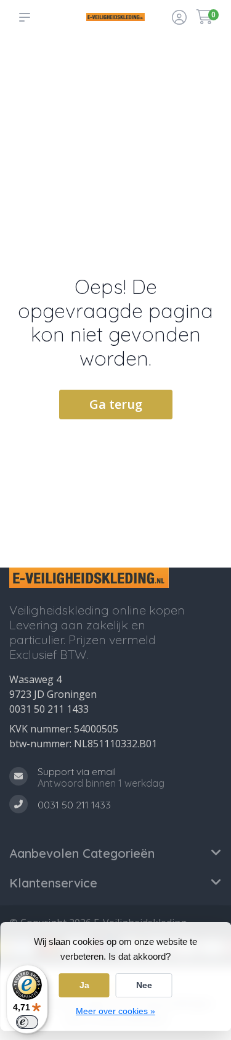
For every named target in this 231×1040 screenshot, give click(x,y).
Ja (84, 985)
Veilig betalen (164, 68)
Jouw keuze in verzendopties (118, 62)
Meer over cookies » (115, 1011)
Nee (144, 985)
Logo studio (75, 68)
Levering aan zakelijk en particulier (202, 87)
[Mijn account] (179, 18)
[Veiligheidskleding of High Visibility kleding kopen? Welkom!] (115, 16)
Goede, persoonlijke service (35, 62)
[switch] (27, 1022)
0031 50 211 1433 (49, 709)
